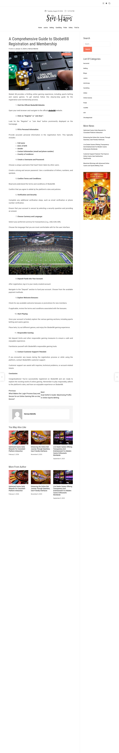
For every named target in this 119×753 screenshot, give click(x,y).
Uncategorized (87, 117)
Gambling (59, 27)
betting (52, 27)
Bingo (85, 73)
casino (46, 27)
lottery (71, 27)
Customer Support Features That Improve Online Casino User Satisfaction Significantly (96, 156)
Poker (65, 27)
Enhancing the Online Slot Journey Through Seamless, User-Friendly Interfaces (40, 449)
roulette (85, 107)
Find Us (76, 27)
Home (40, 27)
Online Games (87, 98)
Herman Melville (33, 49)
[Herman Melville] (17, 414)
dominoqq (86, 83)
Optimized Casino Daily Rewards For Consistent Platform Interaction (17, 449)
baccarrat (86, 63)
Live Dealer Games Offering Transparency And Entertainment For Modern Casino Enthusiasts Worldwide (62, 451)
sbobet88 (52, 110)
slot (84, 112)
